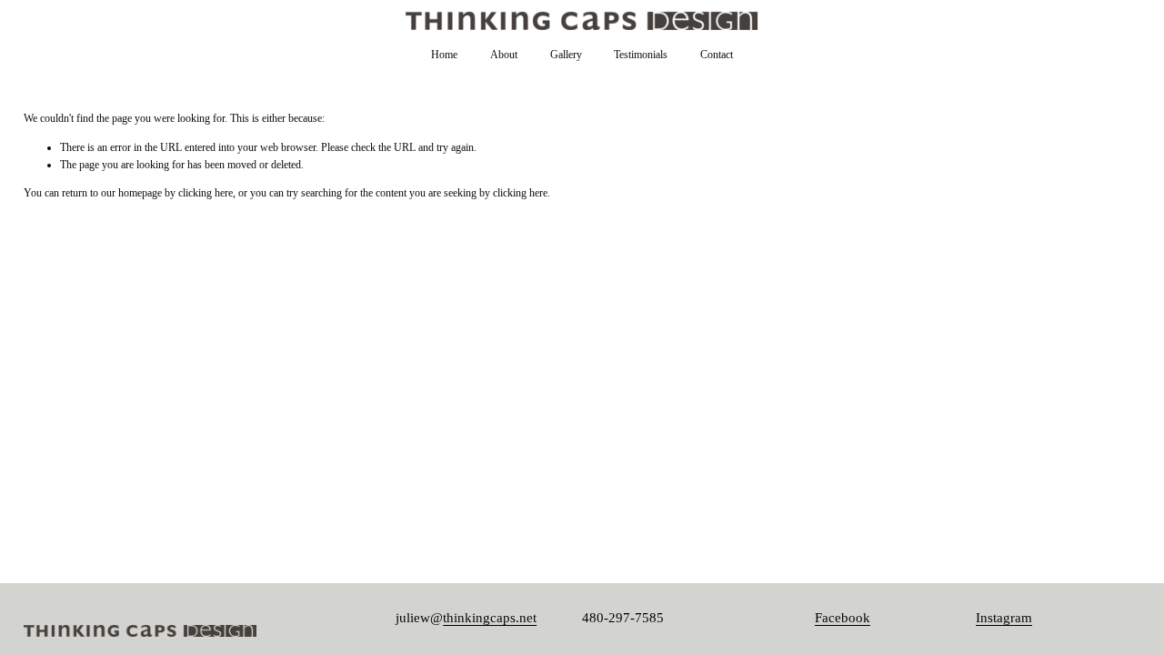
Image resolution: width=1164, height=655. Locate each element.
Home (444, 54)
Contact (716, 54)
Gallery (566, 54)
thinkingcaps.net (490, 617)
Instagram (1004, 617)
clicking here (205, 192)
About (503, 54)
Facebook (842, 617)
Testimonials (640, 54)
